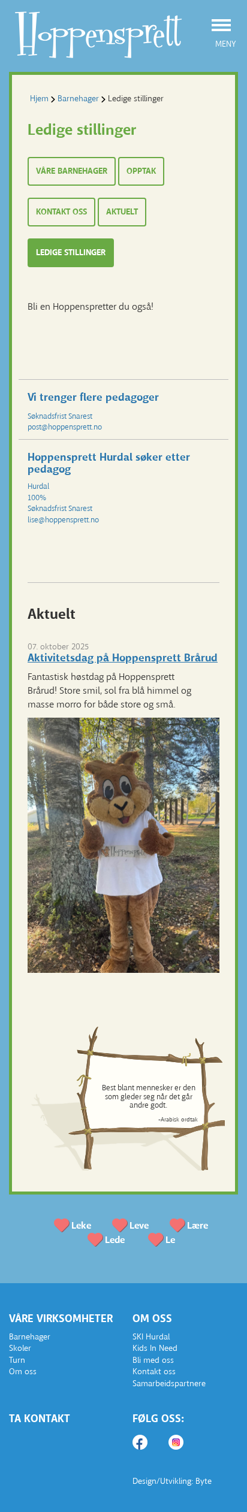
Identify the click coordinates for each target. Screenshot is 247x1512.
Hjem (39, 98)
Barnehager (78, 98)
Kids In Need (154, 1348)
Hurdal (38, 486)
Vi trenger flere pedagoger (93, 397)
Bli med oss (153, 1360)
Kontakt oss (154, 1371)
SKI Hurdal (151, 1336)
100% (37, 497)
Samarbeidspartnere (169, 1383)
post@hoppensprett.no (65, 427)
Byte (203, 1481)
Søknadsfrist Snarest (60, 416)
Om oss (23, 1371)
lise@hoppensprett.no (63, 520)
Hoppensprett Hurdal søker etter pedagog (109, 463)
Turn (17, 1360)
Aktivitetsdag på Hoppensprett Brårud (123, 658)
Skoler (20, 1348)
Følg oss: (158, 1418)
